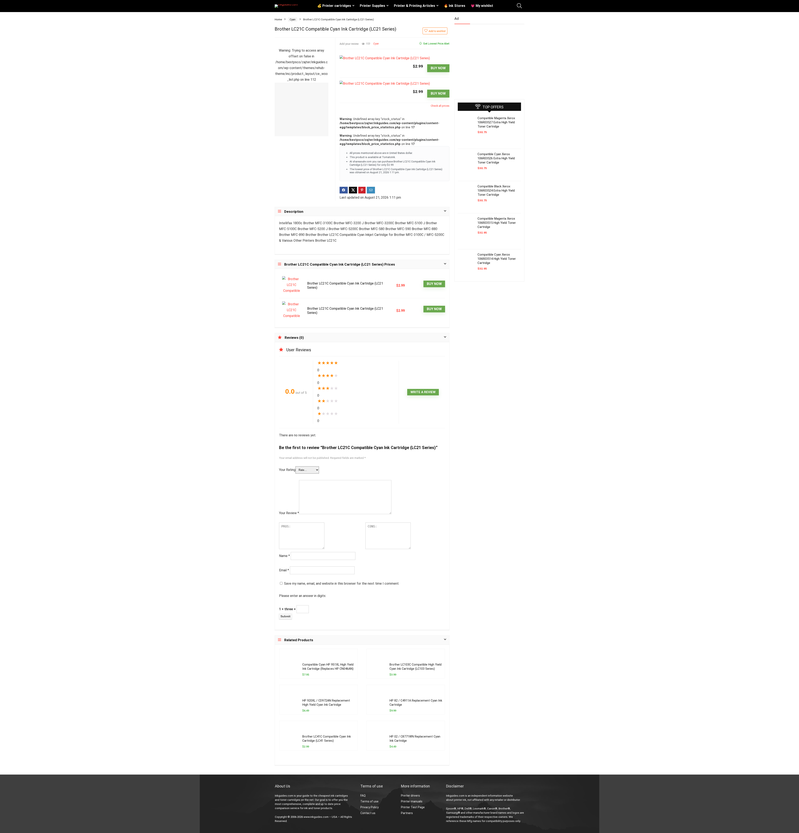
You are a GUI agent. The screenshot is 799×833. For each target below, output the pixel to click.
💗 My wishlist (482, 6)
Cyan (292, 19)
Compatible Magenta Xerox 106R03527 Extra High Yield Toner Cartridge (496, 122)
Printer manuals (411, 801)
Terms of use (369, 801)
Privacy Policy (369, 807)
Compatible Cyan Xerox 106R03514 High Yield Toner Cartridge (497, 259)
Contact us (367, 813)
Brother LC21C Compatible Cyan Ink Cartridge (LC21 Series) (345, 285)
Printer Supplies (372, 6)
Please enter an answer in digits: (302, 596)
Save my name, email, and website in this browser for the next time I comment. (341, 583)
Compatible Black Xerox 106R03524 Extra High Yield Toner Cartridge (496, 190)
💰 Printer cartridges (334, 6)
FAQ (363, 795)
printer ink (460, 799)
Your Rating (287, 470)
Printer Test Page (413, 807)
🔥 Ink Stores (454, 6)
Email (284, 570)
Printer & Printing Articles (414, 6)
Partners (407, 813)
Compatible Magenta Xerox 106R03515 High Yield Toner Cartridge (497, 223)
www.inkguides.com (316, 816)
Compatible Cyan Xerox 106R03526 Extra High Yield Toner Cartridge (496, 158)
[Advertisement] (485, 60)
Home (278, 19)
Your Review (289, 513)
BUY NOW (438, 68)
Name (284, 556)
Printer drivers (410, 795)
